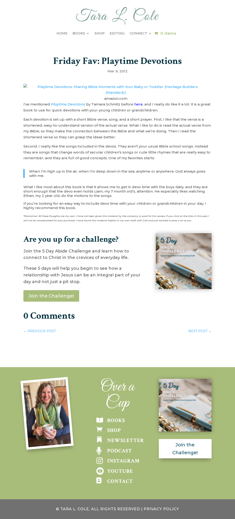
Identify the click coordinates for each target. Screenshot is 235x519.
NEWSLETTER (125, 440)
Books (79, 33)
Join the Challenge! (51, 296)
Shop (100, 33)
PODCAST (119, 450)
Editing (117, 33)
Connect (138, 33)
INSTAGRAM (123, 460)
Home (61, 33)
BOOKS (116, 420)
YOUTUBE (120, 471)
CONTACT (120, 481)
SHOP (114, 430)
